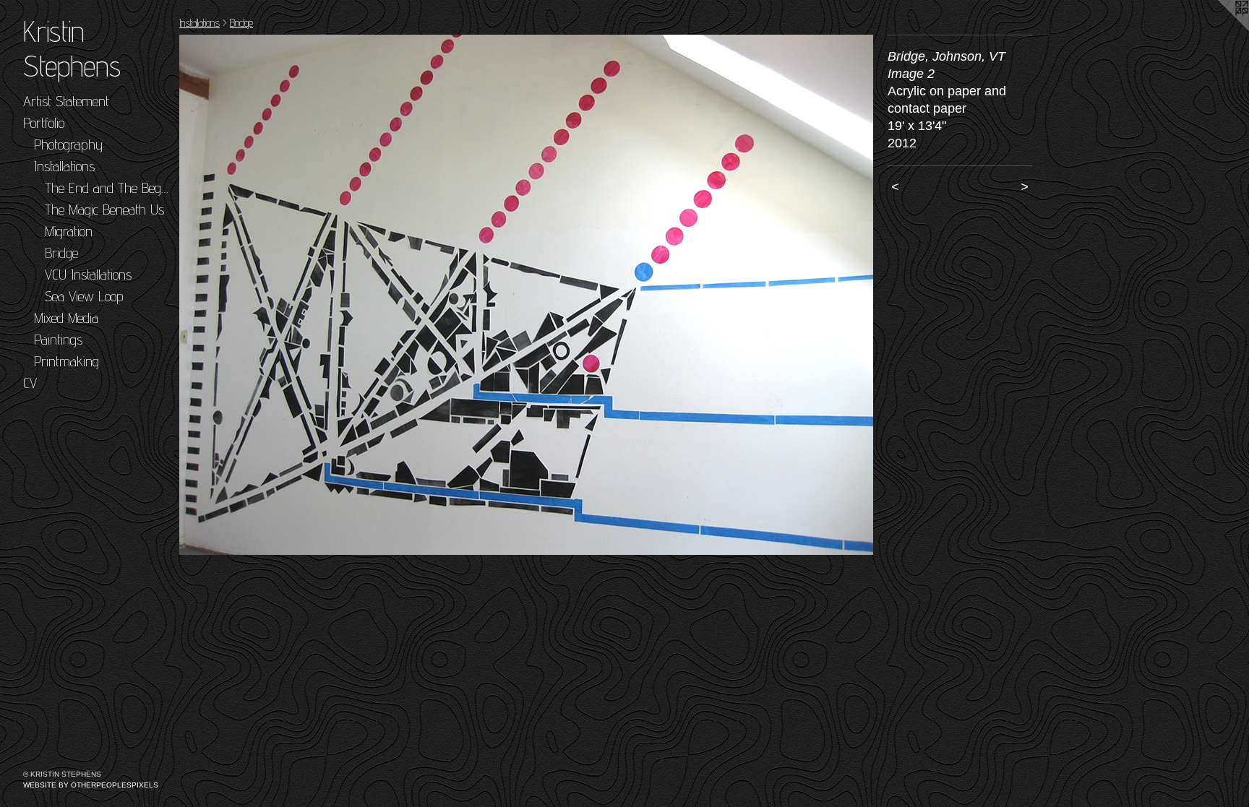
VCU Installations (88, 274)
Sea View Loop (84, 296)
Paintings (58, 339)
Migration (69, 231)
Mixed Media (66, 318)
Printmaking (66, 361)
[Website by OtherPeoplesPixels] (1220, 29)
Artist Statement (66, 101)
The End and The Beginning (106, 188)
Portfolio (43, 122)
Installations (64, 166)
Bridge (61, 253)
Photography (68, 144)
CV (30, 383)
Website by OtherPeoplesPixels (90, 785)
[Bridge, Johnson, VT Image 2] (526, 295)
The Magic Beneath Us (104, 209)
